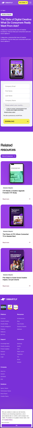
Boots (18, 359)
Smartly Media (4, 324)
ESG (2, 379)
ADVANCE (3, 376)
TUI (18, 357)
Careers (3, 374)
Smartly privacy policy (9, 112)
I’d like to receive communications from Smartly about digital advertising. (16, 109)
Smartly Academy (5, 346)
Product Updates (5, 349)
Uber (18, 349)
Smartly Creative (5, 321)
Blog (18, 321)
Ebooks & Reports (21, 326)
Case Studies (20, 324)
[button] (30, 3)
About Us (3, 371)
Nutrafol (19, 362)
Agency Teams (4, 388)
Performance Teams (6, 391)
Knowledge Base (5, 343)
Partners (3, 351)
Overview (3, 318)
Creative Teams (4, 396)
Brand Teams (4, 393)
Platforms (3, 332)
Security (3, 354)
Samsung (19, 343)
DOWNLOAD (9, 121)
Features (3, 329)
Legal (2, 357)
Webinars (19, 329)
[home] (7, 2)
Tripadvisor (20, 354)
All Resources (20, 318)
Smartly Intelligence (6, 326)
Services (3, 334)
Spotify (19, 346)
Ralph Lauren (20, 351)
